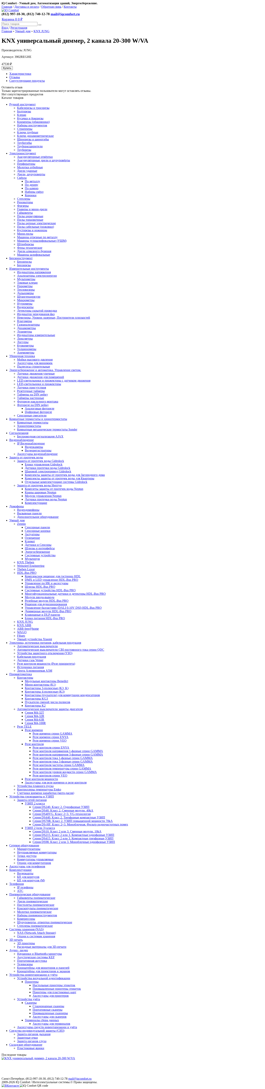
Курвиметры (25, 345)
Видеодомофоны (28, 509)
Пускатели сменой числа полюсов (47, 702)
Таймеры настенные (30, 398)
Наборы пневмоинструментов (37, 915)
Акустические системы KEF (36, 957)
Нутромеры (24, 303)
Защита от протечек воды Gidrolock (40, 461)
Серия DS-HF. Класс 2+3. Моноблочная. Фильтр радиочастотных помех (80, 824)
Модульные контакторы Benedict (46, 681)
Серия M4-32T (34, 712)
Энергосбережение (37, 551)
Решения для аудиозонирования (46, 604)
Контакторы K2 (35, 705)
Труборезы (24, 149)
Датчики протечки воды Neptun (46, 499)
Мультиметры (26, 279)
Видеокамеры (34, 447)
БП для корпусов (28, 877)
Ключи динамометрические (35, 135)
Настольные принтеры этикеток (54, 985)
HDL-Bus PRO (26, 572)
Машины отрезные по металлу (37, 237)
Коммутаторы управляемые (35, 859)
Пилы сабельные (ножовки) (35, 226)
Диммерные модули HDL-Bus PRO (48, 611)
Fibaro (21, 635)
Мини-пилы (25, 233)
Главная (7, 6)
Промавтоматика (20, 674)
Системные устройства (40, 555)
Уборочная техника (22, 356)
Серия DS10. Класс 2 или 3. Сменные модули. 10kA (67, 831)
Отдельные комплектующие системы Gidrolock (56, 482)
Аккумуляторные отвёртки (35, 156)
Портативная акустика (32, 960)
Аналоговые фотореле (39, 408)
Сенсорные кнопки (37, 530)
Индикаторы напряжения (34, 272)
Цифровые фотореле (38, 412)
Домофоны (16, 506)
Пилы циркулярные (30, 216)
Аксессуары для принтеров (51, 995)
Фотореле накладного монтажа (37, 401)
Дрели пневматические (32, 901)
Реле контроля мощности (41, 779)
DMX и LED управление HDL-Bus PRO (51, 579)
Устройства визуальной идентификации (43, 978)
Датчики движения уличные (36, 373)
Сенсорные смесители (32, 415)
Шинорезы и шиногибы (33, 139)
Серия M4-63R (34, 719)
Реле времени (34, 730)
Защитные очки (27, 1037)
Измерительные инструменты (29, 268)
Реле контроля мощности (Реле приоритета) (46, 663)
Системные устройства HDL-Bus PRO (50, 590)
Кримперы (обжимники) (33, 122)
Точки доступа (26, 856)
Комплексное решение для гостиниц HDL (53, 576)
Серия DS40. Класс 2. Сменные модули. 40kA (63, 810)
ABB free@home (28, 628)
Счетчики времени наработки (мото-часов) (45, 793)
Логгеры (23, 342)
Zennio (21, 523)
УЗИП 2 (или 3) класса (40, 828)
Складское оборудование (25, 1044)
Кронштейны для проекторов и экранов (43, 971)
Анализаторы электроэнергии (37, 275)
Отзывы (14, 77)
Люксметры (25, 338)
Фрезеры (23, 205)
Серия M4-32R (34, 716)
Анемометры (25, 352)
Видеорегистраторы (38, 450)
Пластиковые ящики (30, 1048)
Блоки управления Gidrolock (43, 464)
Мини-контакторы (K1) (40, 684)
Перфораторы (26, 163)
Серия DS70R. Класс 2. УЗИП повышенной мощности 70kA (73, 821)
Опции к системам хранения (36, 936)
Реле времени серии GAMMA (52, 733)
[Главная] (10, 10)
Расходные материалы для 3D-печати (41, 946)
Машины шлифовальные (33, 254)
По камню (31, 188)
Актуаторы (32, 534)
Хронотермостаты (29, 426)
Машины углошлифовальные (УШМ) (42, 240)
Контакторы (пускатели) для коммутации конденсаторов (62, 695)
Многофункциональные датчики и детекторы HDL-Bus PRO (65, 593)
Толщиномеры (26, 349)
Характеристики (20, 73)
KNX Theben (25, 562)
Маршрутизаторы (28, 849)
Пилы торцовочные (30, 219)
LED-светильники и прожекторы (39, 384)
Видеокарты (25, 873)
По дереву (31, 184)
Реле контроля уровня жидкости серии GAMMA (65, 772)
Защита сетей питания (32, 800)
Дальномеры (25, 293)
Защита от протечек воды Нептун (39, 485)
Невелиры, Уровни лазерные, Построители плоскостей (53, 317)
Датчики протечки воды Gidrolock (47, 468)
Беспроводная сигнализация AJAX (40, 436)
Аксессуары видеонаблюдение (37, 454)
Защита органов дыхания (33, 1034)
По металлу (32, 181)
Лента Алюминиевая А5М (34, 670)
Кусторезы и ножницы (32, 230)
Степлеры (23, 198)
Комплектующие (36, 502)
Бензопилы (24, 261)
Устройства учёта (28, 999)
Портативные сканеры (47, 1009)
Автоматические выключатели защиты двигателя (50, 709)
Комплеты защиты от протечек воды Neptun (54, 489)
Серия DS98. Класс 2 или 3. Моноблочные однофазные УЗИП (74, 842)
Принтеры (32, 981)
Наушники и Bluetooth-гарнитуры (39, 953)
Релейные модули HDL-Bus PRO (46, 600)
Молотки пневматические (34, 911)
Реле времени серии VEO (50, 740)
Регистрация (18, 27)
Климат (30, 541)
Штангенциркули (28, 296)
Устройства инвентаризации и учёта (33, 974)
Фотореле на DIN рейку (33, 405)
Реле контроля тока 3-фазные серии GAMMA (63, 761)
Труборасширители (30, 146)
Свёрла (22, 177)
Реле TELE (24, 726)
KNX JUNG (41, 31)
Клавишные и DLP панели (42, 614)
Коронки (30, 195)
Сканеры (31, 1002)
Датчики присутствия (31, 387)
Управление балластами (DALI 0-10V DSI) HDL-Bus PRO (63, 607)
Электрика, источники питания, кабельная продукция (45, 642)
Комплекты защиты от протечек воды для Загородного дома (65, 475)
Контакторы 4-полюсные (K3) (45, 691)
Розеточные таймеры (31, 391)
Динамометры (26, 328)
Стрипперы (24, 128)
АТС (20, 890)
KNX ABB (24, 625)
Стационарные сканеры (48, 1006)
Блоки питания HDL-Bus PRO (45, 618)
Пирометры (25, 286)
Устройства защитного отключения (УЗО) (44, 653)
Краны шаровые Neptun (40, 492)
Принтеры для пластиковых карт (54, 992)
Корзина (12, 19)
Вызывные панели (29, 513)
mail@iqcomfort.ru (65, 14)
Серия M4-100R (35, 723)
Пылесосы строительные (33, 366)
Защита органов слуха (31, 1041)
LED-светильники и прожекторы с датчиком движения (53, 380)
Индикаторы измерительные (36, 335)
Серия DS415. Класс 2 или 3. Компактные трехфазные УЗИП (73, 838)
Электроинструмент (22, 153)
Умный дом (22, 31)
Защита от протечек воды (26, 457)
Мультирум (32, 558)
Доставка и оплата (26, 6)
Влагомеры (24, 321)
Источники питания (30, 667)
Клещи (21, 115)
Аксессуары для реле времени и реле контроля (56, 782)
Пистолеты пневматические (35, 904)
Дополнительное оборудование (38, 516)
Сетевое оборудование (24, 845)
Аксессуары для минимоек (35, 363)
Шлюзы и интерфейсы (40, 548)
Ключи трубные (27, 132)
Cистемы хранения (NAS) (26, 929)
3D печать (16, 939)
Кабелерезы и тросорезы (33, 108)
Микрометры (26, 300)
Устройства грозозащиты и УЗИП (31, 796)
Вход (5, 27)
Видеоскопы (25, 307)
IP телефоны (25, 887)
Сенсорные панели (37, 527)
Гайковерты (25, 212)
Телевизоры (25, 964)
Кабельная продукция (31, 656)
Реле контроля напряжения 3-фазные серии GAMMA (68, 754)
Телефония (16, 883)
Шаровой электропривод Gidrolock (48, 471)
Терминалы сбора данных (42, 1020)
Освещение (32, 537)
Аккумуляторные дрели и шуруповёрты (43, 160)
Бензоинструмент (21, 258)
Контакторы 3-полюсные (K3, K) (46, 688)
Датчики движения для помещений (40, 377)
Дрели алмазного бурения (34, 251)
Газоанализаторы (28, 324)
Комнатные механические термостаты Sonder (47, 429)
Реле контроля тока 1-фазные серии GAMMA (63, 758)
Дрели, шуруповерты (31, 174)
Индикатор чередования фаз (36, 314)
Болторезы (24, 111)
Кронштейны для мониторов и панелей (43, 967)
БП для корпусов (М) (31, 880)
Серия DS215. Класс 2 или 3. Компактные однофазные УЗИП (73, 835)
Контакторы (25, 677)
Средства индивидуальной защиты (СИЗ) (36, 1030)
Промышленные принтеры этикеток (57, 988)
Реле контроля (34, 744)
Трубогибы (24, 142)
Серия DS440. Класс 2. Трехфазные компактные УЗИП (69, 817)
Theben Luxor (26, 569)
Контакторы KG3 (36, 698)
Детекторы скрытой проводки (37, 310)
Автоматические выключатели (37, 646)
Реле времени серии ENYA (50, 737)
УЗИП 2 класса (35, 803)
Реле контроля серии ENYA (51, 747)
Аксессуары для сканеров (50, 1016)
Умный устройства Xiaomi (34, 639)
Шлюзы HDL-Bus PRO (40, 586)
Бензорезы (24, 265)
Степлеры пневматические (35, 925)
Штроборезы (25, 244)
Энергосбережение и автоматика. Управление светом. (45, 370)
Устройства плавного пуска (35, 786)
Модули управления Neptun (43, 496)
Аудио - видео (18, 950)
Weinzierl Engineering (30, 565)
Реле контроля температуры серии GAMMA (62, 768)
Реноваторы (25, 202)
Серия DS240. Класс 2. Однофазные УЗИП (61, 807)
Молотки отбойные (30, 167)
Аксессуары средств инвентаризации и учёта (47, 1027)
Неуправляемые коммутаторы (37, 852)
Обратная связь (51, 6)
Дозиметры (24, 331)
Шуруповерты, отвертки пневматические (44, 922)
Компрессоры (26, 918)
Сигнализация (18, 433)
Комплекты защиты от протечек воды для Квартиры (59, 478)
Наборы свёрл (34, 191)
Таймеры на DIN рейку (32, 394)
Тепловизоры (26, 289)
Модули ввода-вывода (39, 597)
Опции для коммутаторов (34, 863)
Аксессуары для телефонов (27, 866)
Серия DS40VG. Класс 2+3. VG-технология (62, 814)
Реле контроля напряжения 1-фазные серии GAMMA (68, 751)
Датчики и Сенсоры (38, 544)
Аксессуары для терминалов (51, 1023)
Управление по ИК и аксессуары (46, 583)
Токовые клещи (27, 282)
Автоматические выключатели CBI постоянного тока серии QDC (60, 649)
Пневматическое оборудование (29, 894)
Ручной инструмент (22, 104)
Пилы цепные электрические (36, 223)
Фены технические (29, 247)
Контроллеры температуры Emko (39, 789)
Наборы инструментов (32, 125)
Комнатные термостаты (32, 422)
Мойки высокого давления (35, 359)
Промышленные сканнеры (50, 1013)
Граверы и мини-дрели (32, 209)
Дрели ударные (27, 170)
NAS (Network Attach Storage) (36, 932)
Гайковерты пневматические (36, 897)
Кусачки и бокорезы (30, 118)
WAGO (22, 632)
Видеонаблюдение (21, 440)
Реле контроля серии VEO (50, 775)
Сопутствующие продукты (27, 80)
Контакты (70, 6)
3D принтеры (26, 943)
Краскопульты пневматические (37, 908)
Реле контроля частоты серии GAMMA (59, 765)
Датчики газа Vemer (30, 660)
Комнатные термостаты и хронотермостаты (38, 419)
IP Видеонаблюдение (31, 443)
